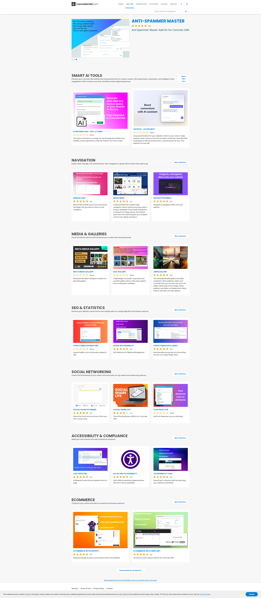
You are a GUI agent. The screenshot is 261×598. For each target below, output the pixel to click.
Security (75, 588)
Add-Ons (129, 4)
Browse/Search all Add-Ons (130, 570)
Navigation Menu (162, 198)
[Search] (181, 4)
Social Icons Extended (84, 409)
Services (173, 4)
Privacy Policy (98, 588)
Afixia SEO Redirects (123, 345)
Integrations (141, 4)
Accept (251, 594)
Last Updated (80, 473)
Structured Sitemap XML (85, 345)
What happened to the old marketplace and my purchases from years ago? (130, 580)
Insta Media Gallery (83, 271)
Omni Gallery (160, 271)
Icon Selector (160, 409)
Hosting (164, 4)
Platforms (153, 4)
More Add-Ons (183, 78)
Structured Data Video (165, 345)
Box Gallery (119, 271)
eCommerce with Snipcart (146, 551)
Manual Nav (79, 198)
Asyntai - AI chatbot (144, 129)
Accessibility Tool (163, 473)
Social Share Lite (122, 409)
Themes (120, 4)
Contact (110, 588)
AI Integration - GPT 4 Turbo (88, 131)
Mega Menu (118, 198)
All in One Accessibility (125, 473)
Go (186, 11)
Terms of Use (86, 588)
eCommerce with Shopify (86, 551)
